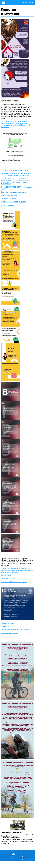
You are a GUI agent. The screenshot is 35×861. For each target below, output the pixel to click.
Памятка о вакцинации (9, 198)
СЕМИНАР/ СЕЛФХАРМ (11, 832)
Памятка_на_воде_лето (9, 633)
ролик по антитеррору (8, 205)
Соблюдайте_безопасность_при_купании (15, 630)
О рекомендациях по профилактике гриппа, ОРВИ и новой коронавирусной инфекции (16, 174)
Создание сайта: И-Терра (17, 857)
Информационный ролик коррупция (13, 202)
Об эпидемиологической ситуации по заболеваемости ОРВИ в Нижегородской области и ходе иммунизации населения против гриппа (15, 181)
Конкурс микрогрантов (9, 195)
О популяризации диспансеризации (13, 192)
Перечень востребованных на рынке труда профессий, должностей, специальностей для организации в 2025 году (17, 570)
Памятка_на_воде (7, 623)
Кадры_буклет (6, 575)
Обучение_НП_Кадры (8, 579)
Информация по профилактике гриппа (14, 170)
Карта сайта (19, 854)
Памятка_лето (6, 626)
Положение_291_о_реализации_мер (14, 582)
